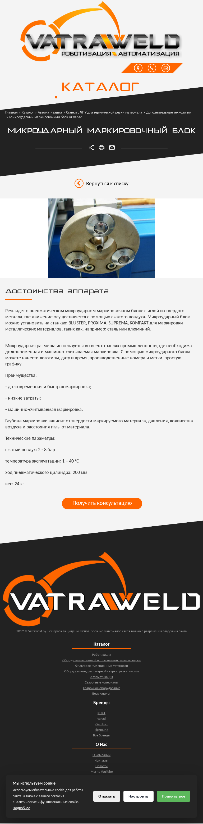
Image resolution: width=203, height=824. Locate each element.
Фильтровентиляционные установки (101, 666)
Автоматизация (101, 677)
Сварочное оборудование (101, 688)
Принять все (173, 796)
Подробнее (21, 808)
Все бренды (101, 735)
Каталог (100, 88)
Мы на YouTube (102, 771)
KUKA (101, 713)
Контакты (101, 760)
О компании (101, 755)
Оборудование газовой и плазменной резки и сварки (101, 660)
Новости (101, 766)
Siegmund (101, 730)
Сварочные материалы (101, 682)
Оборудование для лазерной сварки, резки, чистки (101, 671)
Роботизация (101, 655)
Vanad (101, 719)
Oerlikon (101, 724)
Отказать (106, 796)
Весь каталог (101, 693)
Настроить (138, 796)
